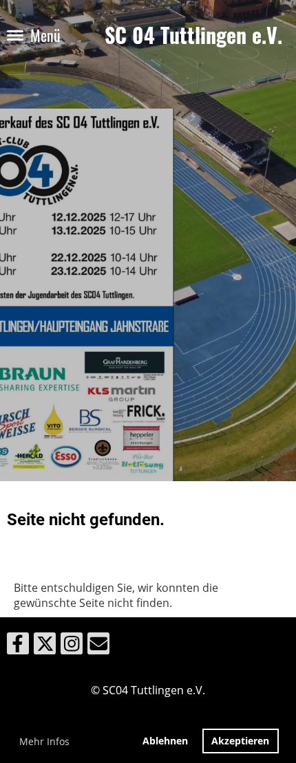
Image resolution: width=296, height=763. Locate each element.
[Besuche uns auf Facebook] (18, 646)
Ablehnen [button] (165, 740)
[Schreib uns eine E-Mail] (98, 646)
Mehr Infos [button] (44, 741)
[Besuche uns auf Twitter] (45, 646)
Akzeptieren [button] (240, 740)
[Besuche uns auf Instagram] (72, 646)
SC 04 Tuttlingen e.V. (193, 35)
